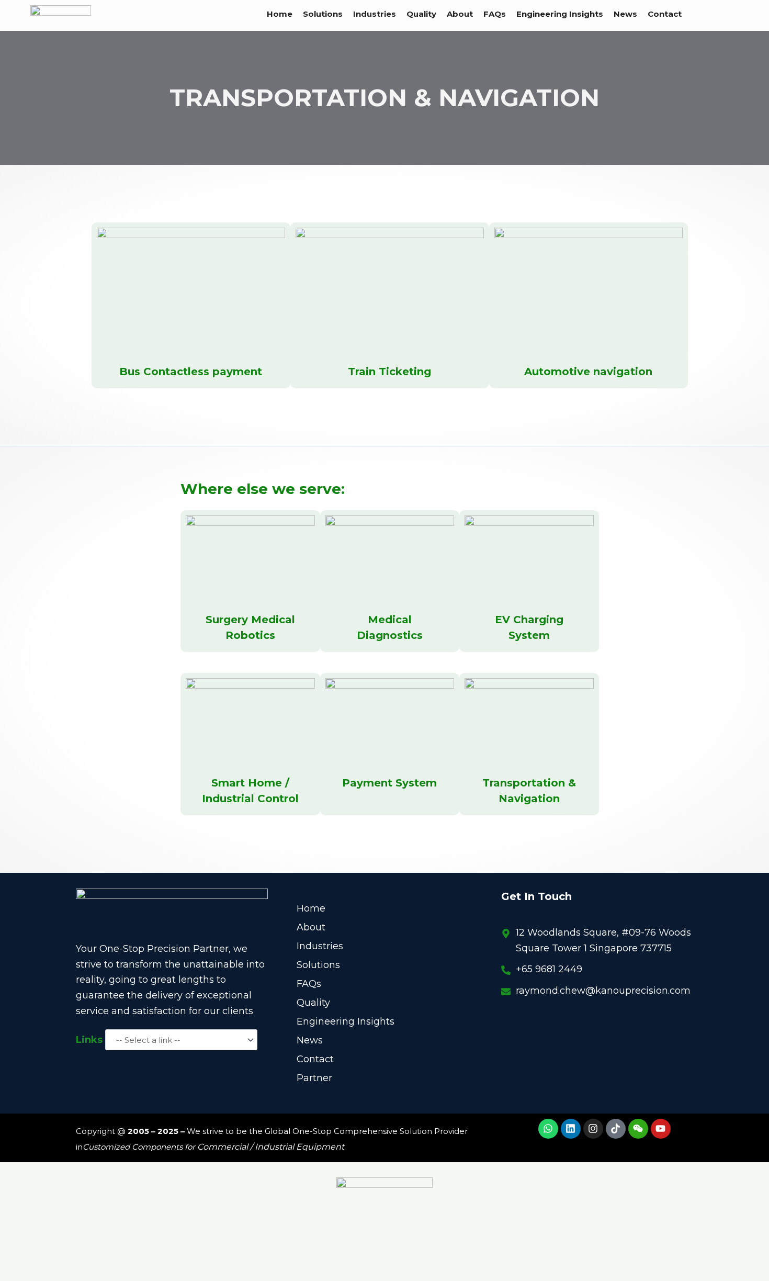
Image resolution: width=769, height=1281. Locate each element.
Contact (665, 14)
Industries (374, 14)
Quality (421, 14)
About (460, 14)
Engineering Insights (559, 14)
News (625, 14)
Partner (314, 1078)
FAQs (494, 14)
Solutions (323, 14)
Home (279, 14)
